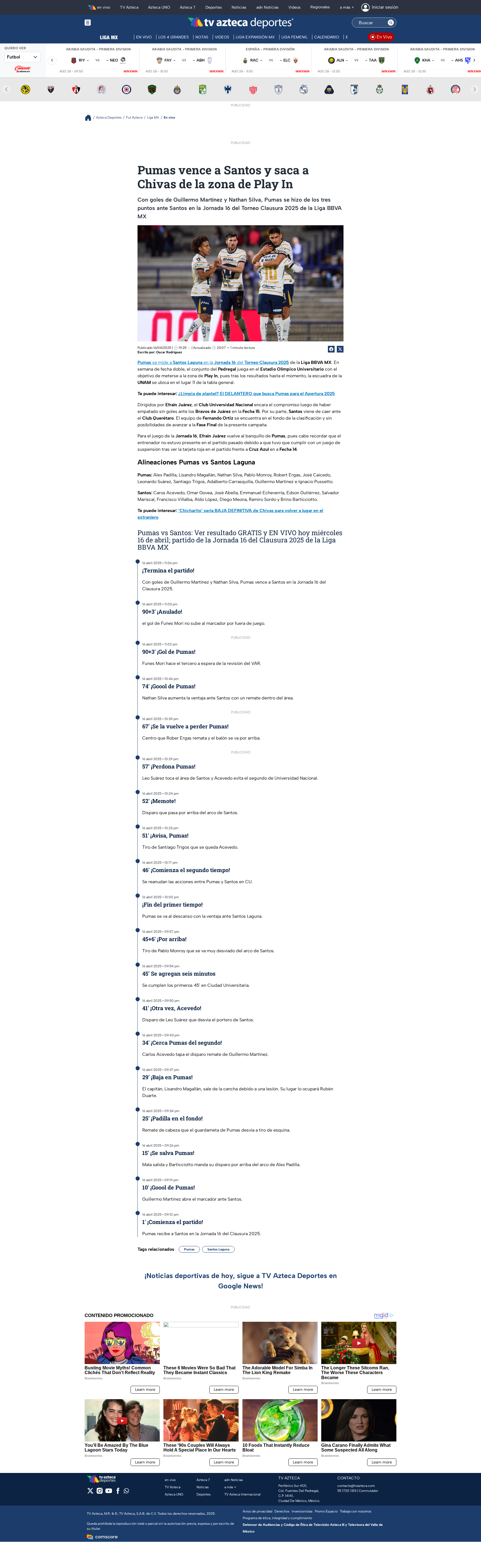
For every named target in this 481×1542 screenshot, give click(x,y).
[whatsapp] (126, 1492)
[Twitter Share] (340, 349)
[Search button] (391, 22)
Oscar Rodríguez (169, 352)
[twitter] (90, 1492)
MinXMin (131, 71)
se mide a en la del (213, 362)
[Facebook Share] (331, 349)
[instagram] (99, 1492)
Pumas (189, 1249)
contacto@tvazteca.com (356, 1486)
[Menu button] (107, 22)
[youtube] (108, 1492)
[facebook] (117, 1492)
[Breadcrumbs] (90, 117)
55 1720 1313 (346, 1491)
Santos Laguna (218, 1249)
